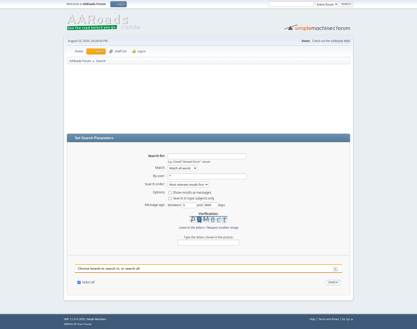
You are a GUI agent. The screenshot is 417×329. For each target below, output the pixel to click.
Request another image (222, 228)
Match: (160, 167)
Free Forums (84, 324)
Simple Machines (96, 319)
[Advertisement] (208, 100)
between (175, 205)
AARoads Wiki (340, 41)
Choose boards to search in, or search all (109, 268)
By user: (159, 176)
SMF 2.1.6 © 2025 (74, 319)
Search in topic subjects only (193, 198)
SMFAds (68, 324)
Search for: (156, 156)
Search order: (155, 184)
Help (312, 319)
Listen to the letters (192, 228)
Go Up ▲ (347, 319)
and (200, 205)
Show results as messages (192, 192)
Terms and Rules (329, 319)
